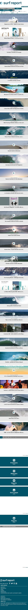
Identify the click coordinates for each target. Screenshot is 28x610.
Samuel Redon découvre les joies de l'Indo (14, 66)
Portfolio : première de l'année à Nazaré (14, 362)
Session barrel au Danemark (14, 150)
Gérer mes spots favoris (9, 526)
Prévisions (3, 588)
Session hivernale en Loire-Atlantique (14, 179)
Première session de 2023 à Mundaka (14, 263)
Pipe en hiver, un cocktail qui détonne (14, 319)
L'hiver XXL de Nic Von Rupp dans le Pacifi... (14, 108)
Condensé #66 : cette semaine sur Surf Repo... (14, 333)
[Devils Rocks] (17, 12)
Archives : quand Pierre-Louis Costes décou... (14, 390)
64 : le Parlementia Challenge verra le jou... (14, 376)
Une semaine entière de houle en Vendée (14, 221)
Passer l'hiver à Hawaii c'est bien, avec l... (14, 136)
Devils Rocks (6, 9)
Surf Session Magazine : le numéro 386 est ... (14, 207)
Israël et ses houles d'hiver (14, 235)
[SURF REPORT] (7, 581)
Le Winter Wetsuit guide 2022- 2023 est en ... (14, 291)
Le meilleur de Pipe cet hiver (14, 80)
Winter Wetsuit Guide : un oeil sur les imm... (14, 38)
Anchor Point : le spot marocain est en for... (14, 249)
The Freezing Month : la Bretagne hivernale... (14, 277)
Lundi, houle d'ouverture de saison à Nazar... (14, 404)
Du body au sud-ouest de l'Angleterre (14, 164)
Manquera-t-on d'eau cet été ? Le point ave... (14, 94)
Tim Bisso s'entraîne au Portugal (14, 52)
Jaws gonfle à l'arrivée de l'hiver (14, 305)
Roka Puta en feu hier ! (14, 418)
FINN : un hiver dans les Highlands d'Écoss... (14, 432)
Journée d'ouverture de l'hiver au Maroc (14, 348)
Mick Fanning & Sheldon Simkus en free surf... (14, 122)
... (13, 437)
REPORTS (3, 587)
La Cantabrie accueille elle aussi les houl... (14, 193)
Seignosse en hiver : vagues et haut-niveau (14, 24)
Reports (14, 483)
